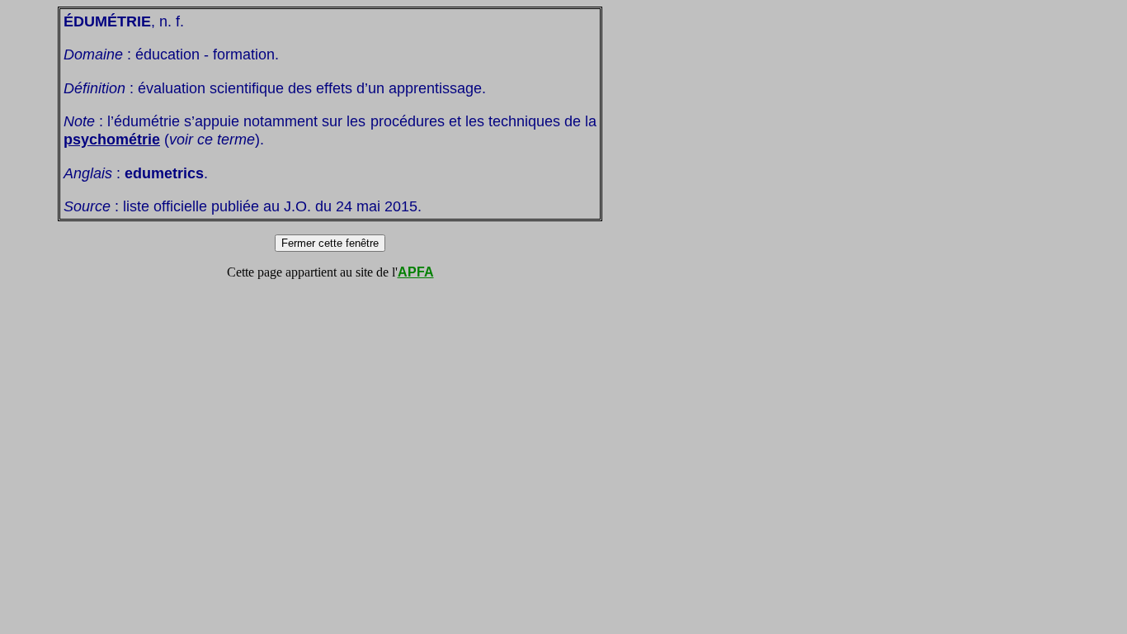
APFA (416, 272)
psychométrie (112, 139)
